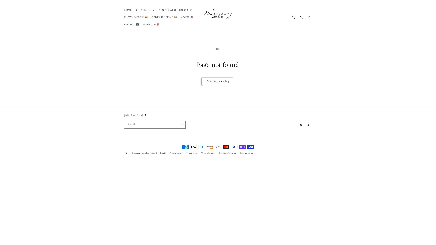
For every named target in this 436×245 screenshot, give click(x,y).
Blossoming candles (140, 153)
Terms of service (208, 153)
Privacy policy (192, 153)
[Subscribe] (181, 125)
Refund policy (176, 153)
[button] (144, 10)
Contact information (227, 153)
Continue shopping (218, 81)
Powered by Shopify (158, 153)
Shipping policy (246, 153)
